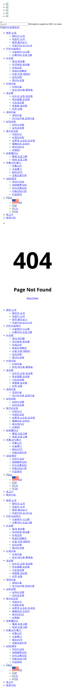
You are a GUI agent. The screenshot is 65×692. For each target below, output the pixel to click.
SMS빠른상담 (19, 462)
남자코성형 (18, 405)
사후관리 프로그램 (22, 332)
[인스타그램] (7, 7)
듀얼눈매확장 (19, 348)
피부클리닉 (12, 430)
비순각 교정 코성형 (22, 373)
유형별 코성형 (19, 383)
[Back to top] (1, 690)
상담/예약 (11, 455)
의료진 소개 (18, 316)
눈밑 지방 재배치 (21, 351)
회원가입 (11, 494)
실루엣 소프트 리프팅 (23, 417)
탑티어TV (17, 449)
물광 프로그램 (19, 433)
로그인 (9, 491)
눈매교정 (17, 345)
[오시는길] (7, 16)
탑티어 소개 (18, 313)
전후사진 (17, 443)
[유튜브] (7, 10)
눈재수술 (11, 360)
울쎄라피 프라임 (21, 421)
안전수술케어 (13, 326)
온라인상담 (18, 459)
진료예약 (17, 471)
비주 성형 (17, 386)
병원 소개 (11, 310)
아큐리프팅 (18, 414)
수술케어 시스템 (21, 329)
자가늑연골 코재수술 (23, 395)
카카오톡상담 (19, 465)
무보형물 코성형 (21, 376)
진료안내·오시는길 (22, 322)
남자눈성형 (18, 402)
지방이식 (17, 411)
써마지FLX (18, 424)
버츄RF (16, 427)
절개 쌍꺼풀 (18, 338)
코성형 (9, 370)
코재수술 (11, 389)
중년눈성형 (18, 357)
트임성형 (17, 354)
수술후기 (17, 446)
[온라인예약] (7, 13)
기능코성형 (18, 379)
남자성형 (11, 398)
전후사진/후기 (13, 440)
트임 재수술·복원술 (22, 367)
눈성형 (9, 335)
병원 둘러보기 (19, 319)
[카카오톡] (7, 4)
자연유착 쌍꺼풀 (21, 341)
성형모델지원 (19, 452)
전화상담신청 (19, 468)
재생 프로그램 (19, 436)
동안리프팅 (12, 408)
